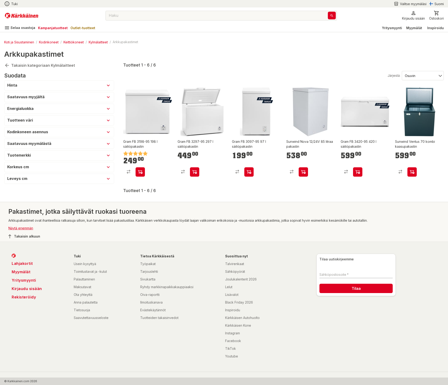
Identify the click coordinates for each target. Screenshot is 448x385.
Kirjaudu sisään (27, 288)
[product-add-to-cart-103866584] (194, 172)
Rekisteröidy (24, 297)
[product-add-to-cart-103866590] (249, 172)
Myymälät (414, 28)
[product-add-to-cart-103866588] (357, 172)
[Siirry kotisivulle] (21, 15)
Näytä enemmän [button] (20, 228)
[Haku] (332, 15)
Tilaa (356, 288)
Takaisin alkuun (27, 236)
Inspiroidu (435, 28)
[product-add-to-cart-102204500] (412, 172)
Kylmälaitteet (98, 42)
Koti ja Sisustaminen (19, 42)
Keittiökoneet (73, 42)
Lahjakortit (22, 263)
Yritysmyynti (392, 28)
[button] (410, 4)
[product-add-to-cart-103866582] (140, 172)
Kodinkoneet (49, 42)
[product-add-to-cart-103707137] (303, 172)
